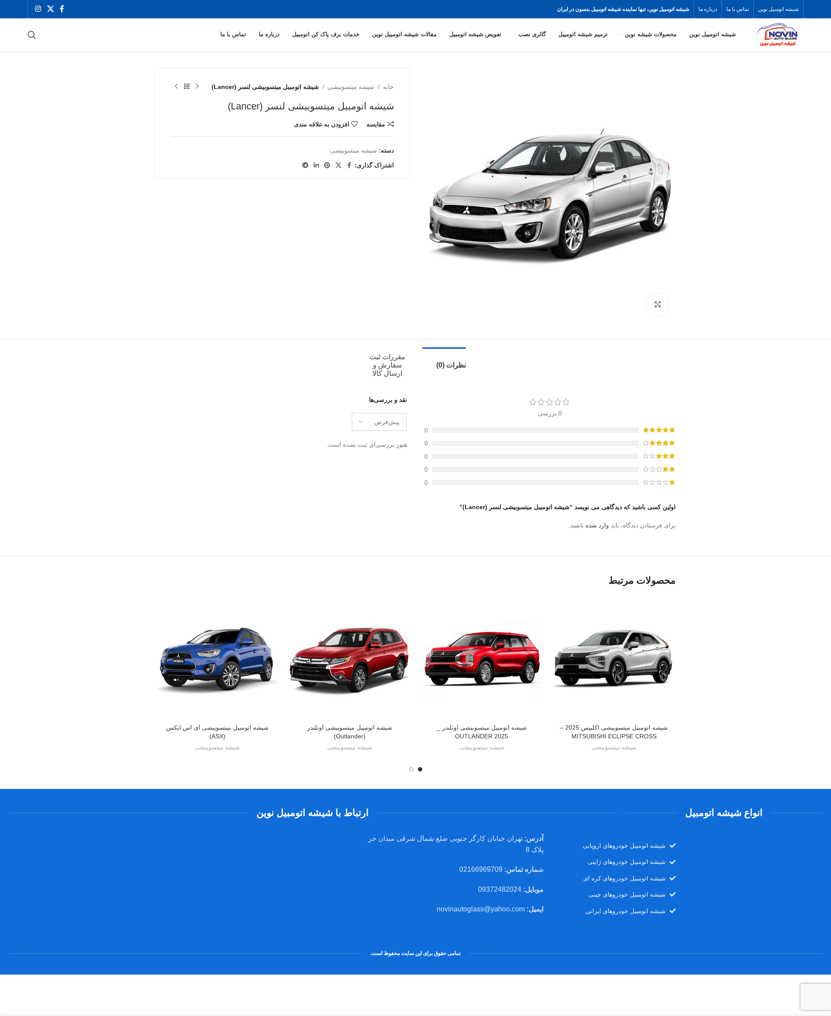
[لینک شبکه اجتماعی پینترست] (327, 165)
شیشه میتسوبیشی (351, 86)
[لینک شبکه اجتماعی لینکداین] (316, 165)
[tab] (444, 360)
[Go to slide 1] (420, 769)
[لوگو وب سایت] (777, 34)
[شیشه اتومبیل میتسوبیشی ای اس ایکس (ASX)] (217, 658)
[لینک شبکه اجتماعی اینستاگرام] (38, 9)
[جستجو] (32, 35)
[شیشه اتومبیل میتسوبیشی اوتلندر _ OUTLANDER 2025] (482, 658)
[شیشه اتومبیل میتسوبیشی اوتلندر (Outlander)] (349, 658)
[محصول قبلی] (197, 87)
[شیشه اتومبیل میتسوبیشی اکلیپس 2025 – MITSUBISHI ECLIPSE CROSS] (614, 658)
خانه (388, 86)
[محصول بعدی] (176, 87)
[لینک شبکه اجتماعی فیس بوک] (62, 9)
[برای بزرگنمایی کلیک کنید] (658, 304)
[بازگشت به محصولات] (186, 87)
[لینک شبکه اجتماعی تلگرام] (305, 165)
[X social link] (50, 9)
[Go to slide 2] (411, 769)
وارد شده (597, 525)
